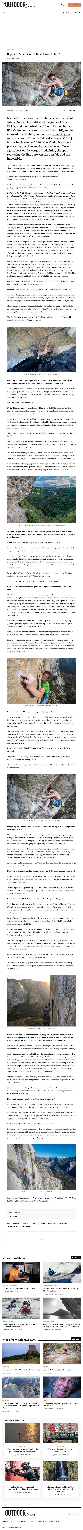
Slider (42, 1223)
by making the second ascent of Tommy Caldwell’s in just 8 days (41, 138)
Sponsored (22, 1446)
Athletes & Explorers (9, 1285)
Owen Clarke (61, 1495)
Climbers (25, 1223)
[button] (5, 1521)
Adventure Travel (8, 1321)
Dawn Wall (63, 1223)
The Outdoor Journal (14, 1527)
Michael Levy (14, 58)
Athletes (10, 50)
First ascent (12, 1227)
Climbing (34, 1223)
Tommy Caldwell (25, 1227)
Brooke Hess (48, 1294)
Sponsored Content (23, 1455)
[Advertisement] (41, 30)
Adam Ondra (52, 1223)
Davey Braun (8, 1292)
